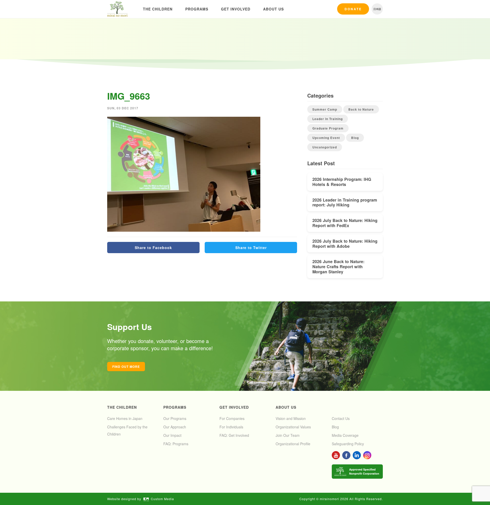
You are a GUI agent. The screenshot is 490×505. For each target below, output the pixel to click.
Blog (355, 137)
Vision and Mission (291, 418)
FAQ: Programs (175, 443)
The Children (158, 8)
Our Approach (174, 426)
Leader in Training (327, 118)
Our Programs (174, 418)
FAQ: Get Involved (234, 435)
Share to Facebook (153, 247)
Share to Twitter (251, 247)
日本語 (377, 9)
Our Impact (172, 435)
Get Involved (235, 8)
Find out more (126, 366)
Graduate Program (328, 128)
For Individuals (231, 426)
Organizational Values (293, 426)
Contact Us (341, 418)
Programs (196, 8)
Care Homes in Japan (124, 418)
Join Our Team (288, 435)
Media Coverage (345, 435)
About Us (273, 8)
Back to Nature (361, 109)
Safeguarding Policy (348, 443)
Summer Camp (324, 109)
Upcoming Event (326, 137)
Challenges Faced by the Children (127, 430)
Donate (353, 9)
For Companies (231, 418)
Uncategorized (324, 147)
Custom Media (162, 499)
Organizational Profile (293, 443)
